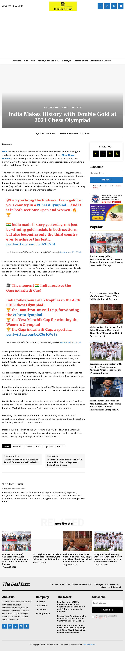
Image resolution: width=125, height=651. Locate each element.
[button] (18, 6)
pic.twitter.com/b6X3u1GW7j (31, 334)
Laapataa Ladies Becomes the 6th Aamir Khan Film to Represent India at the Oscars (64, 462)
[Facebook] (100, 6)
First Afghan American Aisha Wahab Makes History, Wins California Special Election (104, 296)
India (65, 107)
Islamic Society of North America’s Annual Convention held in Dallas (21, 461)
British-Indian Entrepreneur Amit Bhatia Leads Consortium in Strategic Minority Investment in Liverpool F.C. (105, 405)
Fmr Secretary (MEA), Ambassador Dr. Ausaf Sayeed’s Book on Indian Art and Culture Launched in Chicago (106, 261)
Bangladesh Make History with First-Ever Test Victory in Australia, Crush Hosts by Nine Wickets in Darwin (105, 368)
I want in (104, 180)
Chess (29, 446)
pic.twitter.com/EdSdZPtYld (30, 244)
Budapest (18, 446)
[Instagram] (107, 6)
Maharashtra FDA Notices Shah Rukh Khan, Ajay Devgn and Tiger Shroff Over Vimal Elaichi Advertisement (106, 331)
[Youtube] (120, 6)
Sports (76, 107)
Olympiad (48, 446)
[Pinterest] (110, 154)
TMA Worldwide (88, 645)
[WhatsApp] (117, 154)
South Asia (51, 107)
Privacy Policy (101, 618)
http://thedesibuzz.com (13, 488)
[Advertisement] (62, 35)
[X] (114, 6)
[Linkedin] (15, 626)
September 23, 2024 (70, 252)
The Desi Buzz (47, 133)
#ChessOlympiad (51, 204)
